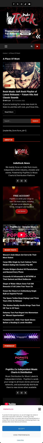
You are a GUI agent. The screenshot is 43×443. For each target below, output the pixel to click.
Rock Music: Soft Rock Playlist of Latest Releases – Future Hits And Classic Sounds (21, 75)
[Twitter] (17, 4)
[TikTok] (25, 4)
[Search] (31, 46)
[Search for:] (17, 121)
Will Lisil (8, 101)
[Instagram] (21, 4)
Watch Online (37, 46)
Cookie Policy (20, 440)
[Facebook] (13, 4)
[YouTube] (29, 4)
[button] (39, 409)
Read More (9, 112)
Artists (7, 85)
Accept (21, 428)
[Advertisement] (21, 33)
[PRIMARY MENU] (6, 46)
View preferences (21, 435)
